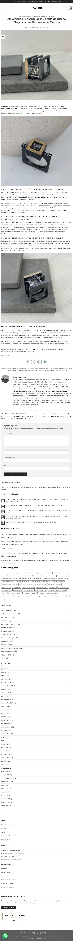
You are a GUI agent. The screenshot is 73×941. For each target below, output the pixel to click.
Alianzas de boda (7, 610)
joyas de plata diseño (18, 370)
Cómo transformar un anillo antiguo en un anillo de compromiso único (31, 522)
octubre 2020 (6, 775)
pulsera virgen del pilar (30, 593)
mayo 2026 (5, 676)
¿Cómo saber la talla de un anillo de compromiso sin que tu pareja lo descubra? (34, 505)
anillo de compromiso (34, 578)
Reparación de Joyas (7, 856)
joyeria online (53, 587)
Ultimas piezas (5, 839)
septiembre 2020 (7, 778)
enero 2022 (5, 751)
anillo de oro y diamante (50, 578)
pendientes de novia (41, 590)
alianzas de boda (47, 573)
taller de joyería (37, 596)
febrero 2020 (5, 802)
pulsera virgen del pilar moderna (48, 593)
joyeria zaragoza (6, 590)
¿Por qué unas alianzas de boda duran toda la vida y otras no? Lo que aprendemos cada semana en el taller (37, 500)
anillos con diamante (8, 581)
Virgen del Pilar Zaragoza (61, 596)
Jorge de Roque (43, 27)
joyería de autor (17, 590)
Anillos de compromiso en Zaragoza (12, 853)
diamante (4, 621)
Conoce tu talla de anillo (8, 836)
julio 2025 (4, 689)
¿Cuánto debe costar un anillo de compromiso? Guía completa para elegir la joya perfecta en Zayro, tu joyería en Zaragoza (17, 415)
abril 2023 (4, 741)
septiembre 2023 (7, 734)
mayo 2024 (5, 710)
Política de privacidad (8, 880)
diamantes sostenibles (54, 584)
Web (5, 465)
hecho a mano (16, 587)
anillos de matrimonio (58, 581)
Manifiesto (4, 828)
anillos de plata (6, 584)
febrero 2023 (5, 744)
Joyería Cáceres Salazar (9, 553)
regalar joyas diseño (61, 370)
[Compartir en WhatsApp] (28, 362)
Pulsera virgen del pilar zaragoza (11, 596)
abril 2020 (4, 795)
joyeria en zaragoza (49, 370)
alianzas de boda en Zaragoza (29, 575)
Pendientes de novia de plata (11, 648)
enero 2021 (5, 771)
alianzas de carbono (63, 575)
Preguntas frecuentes (8, 887)
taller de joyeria (26, 596)
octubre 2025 (6, 682)
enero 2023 (5, 747)
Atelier (3, 832)
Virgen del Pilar (48, 596)
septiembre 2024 (7, 703)
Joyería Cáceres (6, 548)
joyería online (6, 641)
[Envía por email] (38, 362)
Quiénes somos (6, 825)
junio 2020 (5, 788)
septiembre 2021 (7, 758)
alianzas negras (6, 578)
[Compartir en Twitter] (34, 362)
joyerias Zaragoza (64, 587)
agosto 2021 (5, 761)
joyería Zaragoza (28, 590)
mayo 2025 (5, 693)
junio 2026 (5, 672)
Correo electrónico (10, 457)
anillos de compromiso (22, 581)
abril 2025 (4, 696)
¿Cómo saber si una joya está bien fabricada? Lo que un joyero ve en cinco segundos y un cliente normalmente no (37, 517)
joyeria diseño (39, 370)
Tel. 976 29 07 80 (47, 933)
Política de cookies (7, 883)
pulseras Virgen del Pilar (15, 593)
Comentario (8, 434)
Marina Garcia (6, 645)
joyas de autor (24, 16)
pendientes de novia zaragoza (57, 590)
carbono (22, 584)
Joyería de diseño (29, 370)
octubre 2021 (6, 754)
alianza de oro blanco (23, 573)
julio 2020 (4, 785)
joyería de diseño (18, 113)
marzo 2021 (5, 768)
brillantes (15, 584)
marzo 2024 (5, 717)
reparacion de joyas (8, 651)
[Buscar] (66, 8)
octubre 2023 (6, 730)
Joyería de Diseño (34, 16)
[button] (3, 8)
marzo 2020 (5, 799)
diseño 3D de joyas (8, 627)
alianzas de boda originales (47, 575)
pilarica (4, 593)
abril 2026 (4, 679)
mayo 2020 (5, 792)
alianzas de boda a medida (61, 573)
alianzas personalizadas (19, 578)
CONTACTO (5, 356)
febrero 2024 (5, 720)
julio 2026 (4, 669)
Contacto (4, 868)
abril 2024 (4, 713)
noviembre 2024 (7, 699)
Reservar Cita (8, 907)
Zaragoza (4, 658)
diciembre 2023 (6, 723)
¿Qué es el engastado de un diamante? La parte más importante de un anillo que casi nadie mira (38, 511)
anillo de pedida (63, 578)
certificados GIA (6, 617)
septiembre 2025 (7, 686)
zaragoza (4, 599)
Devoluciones (5, 872)
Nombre (7, 449)
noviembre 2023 (7, 727)
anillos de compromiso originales (40, 581)
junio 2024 (5, 706)
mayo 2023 (5, 737)
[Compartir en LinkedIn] (45, 362)
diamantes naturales (40, 584)
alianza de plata (35, 573)
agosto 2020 (5, 782)
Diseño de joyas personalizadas (11, 859)
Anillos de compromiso (9, 614)
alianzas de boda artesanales (10, 575)
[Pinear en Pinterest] (41, 362)
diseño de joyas (62, 368)
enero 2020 (5, 805)
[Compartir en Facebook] (31, 362)
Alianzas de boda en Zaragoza (10, 850)
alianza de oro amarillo (8, 573)
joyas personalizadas (29, 587)
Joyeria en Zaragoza (47, 16)
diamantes (29, 584)
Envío (3, 876)
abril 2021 (4, 764)
